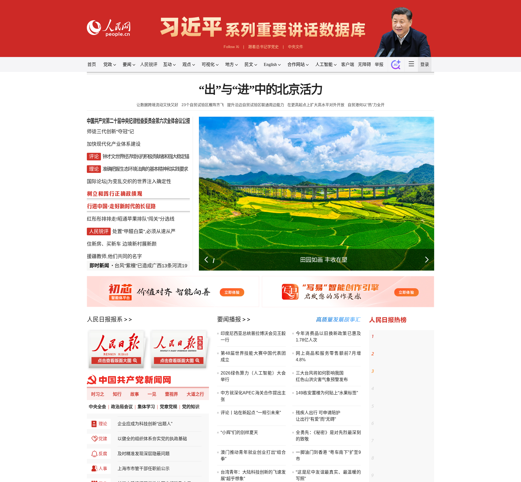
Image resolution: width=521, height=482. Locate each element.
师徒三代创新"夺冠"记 (42, 191)
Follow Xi (218, 68)
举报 (430, 93)
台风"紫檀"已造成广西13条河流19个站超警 (114, 386)
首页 (15, 93)
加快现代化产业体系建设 (46, 209)
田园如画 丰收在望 (352, 377)
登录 (496, 93)
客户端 (385, 93)
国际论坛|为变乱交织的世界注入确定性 (69, 264)
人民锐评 (97, 93)
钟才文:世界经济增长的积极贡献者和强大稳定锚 (93, 227)
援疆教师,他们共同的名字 (47, 373)
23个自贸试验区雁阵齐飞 (178, 152)
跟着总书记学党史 (264, 68)
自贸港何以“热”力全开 (411, 152)
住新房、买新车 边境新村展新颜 (58, 355)
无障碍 (409, 93)
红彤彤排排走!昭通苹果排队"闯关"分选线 (71, 318)
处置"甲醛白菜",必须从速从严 (90, 336)
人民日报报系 (34, 464)
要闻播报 (214, 464)
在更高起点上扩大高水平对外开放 (339, 152)
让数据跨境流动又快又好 (113, 152)
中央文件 (310, 68)
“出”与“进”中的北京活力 (260, 130)
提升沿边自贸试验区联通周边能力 (253, 152)
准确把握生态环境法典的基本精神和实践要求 (92, 246)
